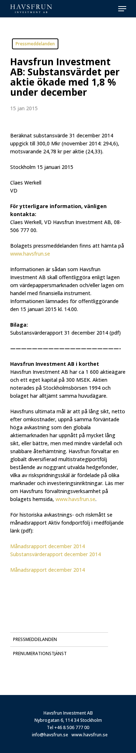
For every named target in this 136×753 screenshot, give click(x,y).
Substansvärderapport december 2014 (55, 554)
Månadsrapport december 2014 (47, 546)
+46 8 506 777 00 (71, 727)
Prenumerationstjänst (40, 653)
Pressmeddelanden (35, 639)
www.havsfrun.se (89, 735)
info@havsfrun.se (50, 735)
